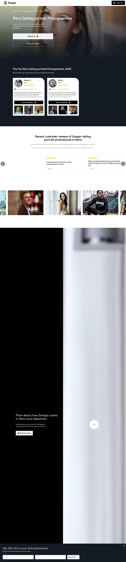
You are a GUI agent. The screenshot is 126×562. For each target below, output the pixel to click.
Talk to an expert (33, 44)
